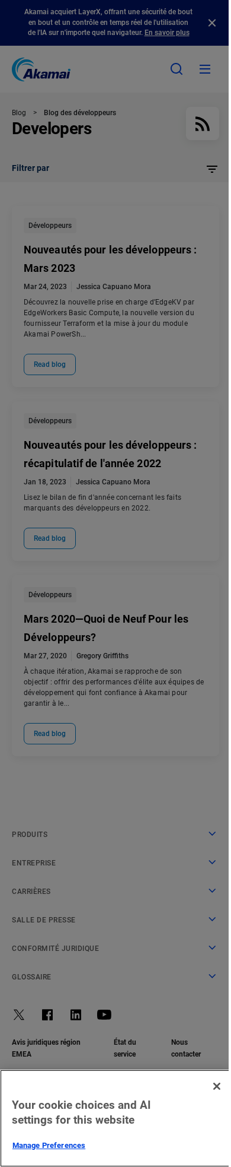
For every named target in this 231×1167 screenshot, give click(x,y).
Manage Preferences (48, 1145)
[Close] (217, 1086)
